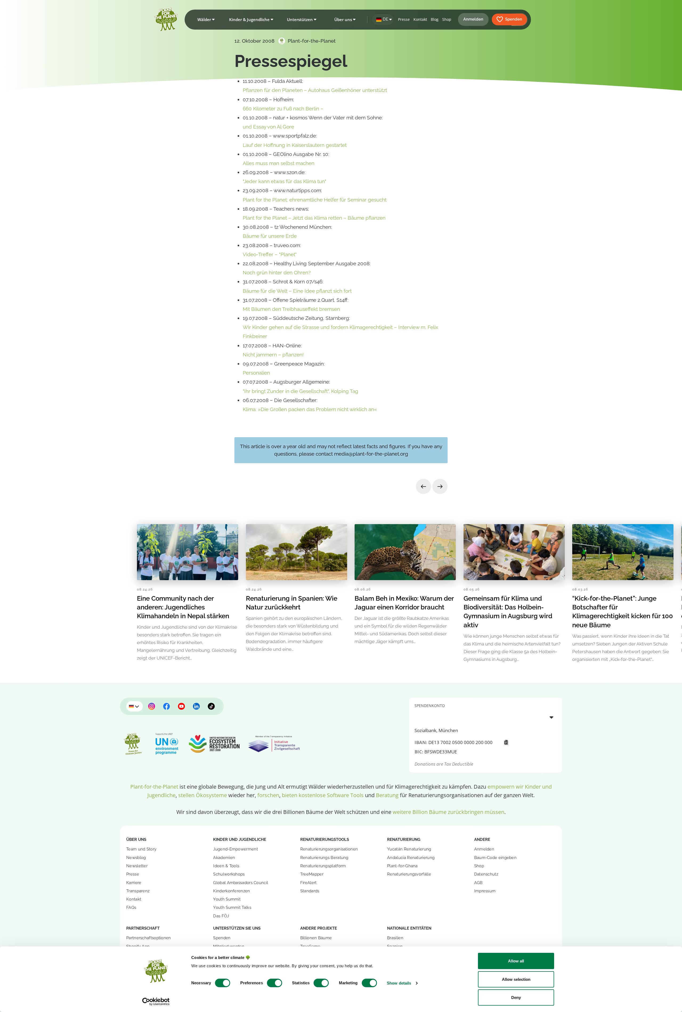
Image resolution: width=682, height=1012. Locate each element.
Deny (516, 997)
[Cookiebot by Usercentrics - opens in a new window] (156, 1002)
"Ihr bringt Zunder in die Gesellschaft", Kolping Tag (300, 391)
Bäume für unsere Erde (270, 236)
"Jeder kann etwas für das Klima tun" (284, 181)
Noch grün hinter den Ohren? (277, 272)
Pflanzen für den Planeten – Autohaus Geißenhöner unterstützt (315, 90)
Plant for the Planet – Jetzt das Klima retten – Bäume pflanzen (314, 218)
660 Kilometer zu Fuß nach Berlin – (283, 108)
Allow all (516, 961)
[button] (205, 19)
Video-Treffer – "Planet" (270, 254)
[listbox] (486, 717)
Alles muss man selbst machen (278, 163)
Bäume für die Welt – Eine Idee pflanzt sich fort (297, 291)
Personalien (256, 373)
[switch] (274, 983)
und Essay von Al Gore (268, 127)
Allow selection (516, 979)
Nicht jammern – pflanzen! (273, 355)
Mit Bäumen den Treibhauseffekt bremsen (291, 309)
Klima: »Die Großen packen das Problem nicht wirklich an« (310, 409)
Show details (399, 983)
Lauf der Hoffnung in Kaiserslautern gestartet (295, 145)
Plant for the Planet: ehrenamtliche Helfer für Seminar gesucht (315, 200)
